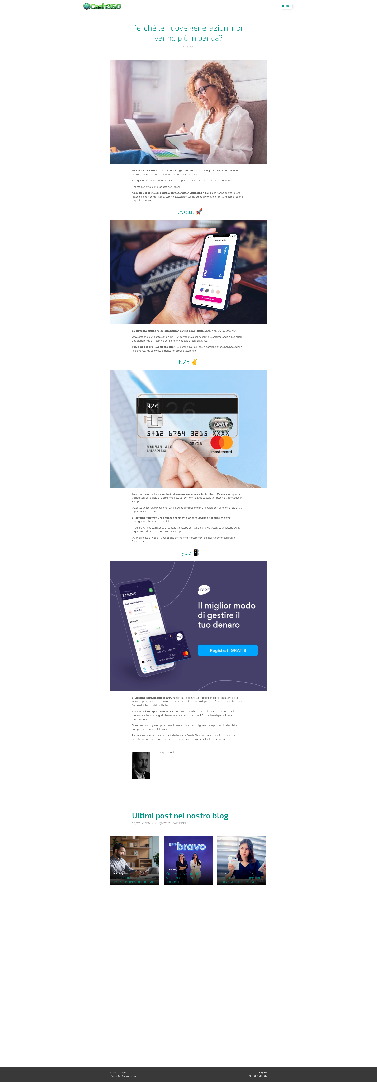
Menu (287, 6)
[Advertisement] (220, 944)
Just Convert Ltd (129, 1076)
